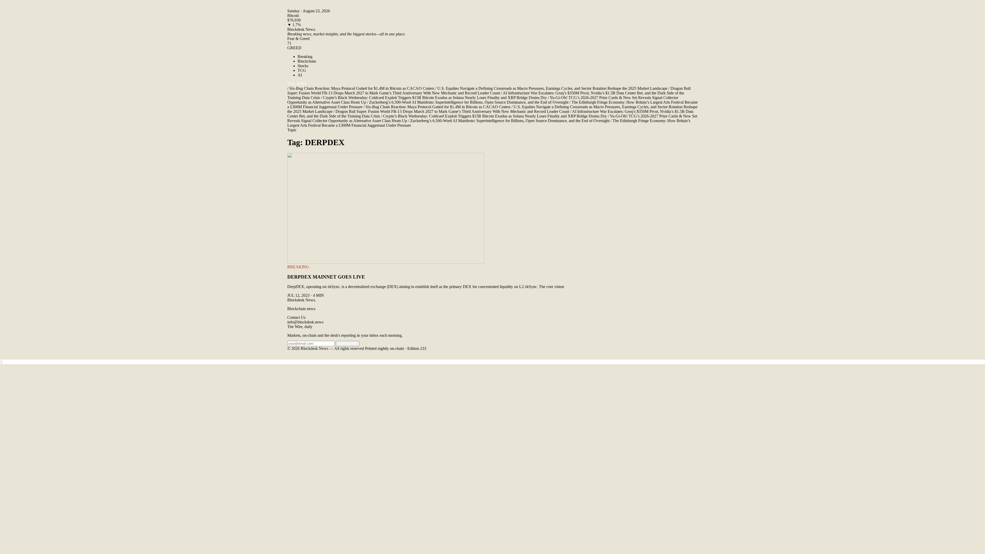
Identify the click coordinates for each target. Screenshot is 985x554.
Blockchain (307, 61)
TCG (302, 70)
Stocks (303, 66)
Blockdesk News (301, 29)
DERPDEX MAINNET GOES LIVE (326, 277)
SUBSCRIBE (347, 343)
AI (300, 75)
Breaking (305, 56)
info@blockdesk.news (305, 322)
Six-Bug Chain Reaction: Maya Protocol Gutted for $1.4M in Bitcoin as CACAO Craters (360, 88)
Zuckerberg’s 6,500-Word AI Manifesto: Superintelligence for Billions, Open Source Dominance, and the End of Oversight (467, 102)
